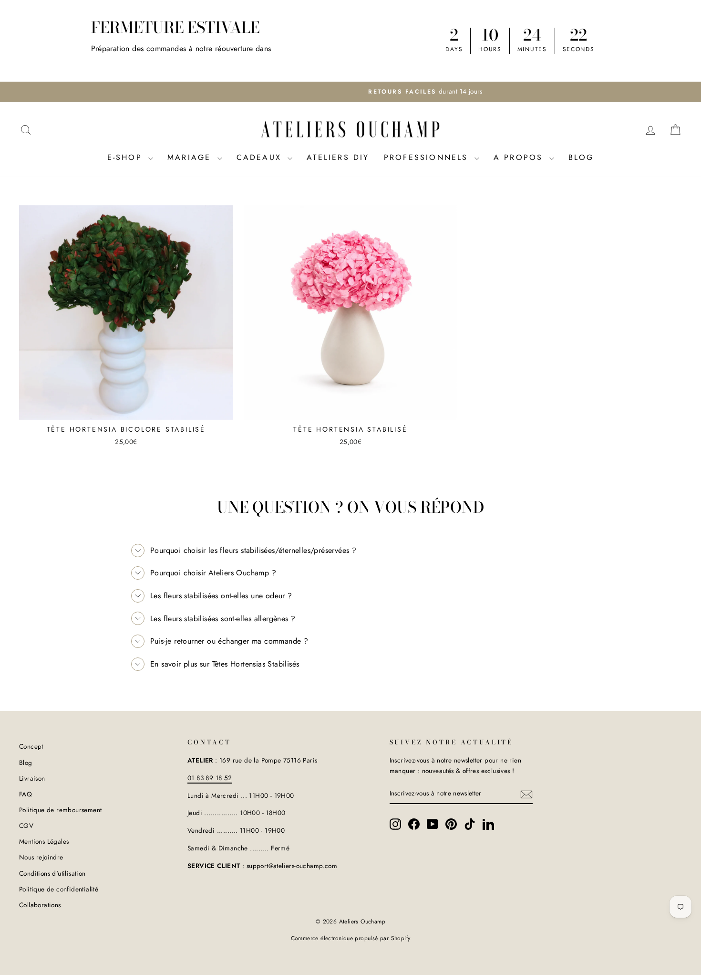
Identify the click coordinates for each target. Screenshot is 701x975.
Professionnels (428, 157)
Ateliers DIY (338, 157)
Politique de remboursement (60, 810)
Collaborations (40, 905)
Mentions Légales (44, 841)
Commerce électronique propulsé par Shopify (351, 938)
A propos (520, 157)
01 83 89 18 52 (209, 778)
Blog (581, 157)
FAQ (25, 794)
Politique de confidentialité (58, 889)
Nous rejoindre (41, 857)
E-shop (126, 157)
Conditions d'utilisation (52, 873)
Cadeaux (261, 157)
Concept (31, 746)
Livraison (32, 778)
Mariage (191, 157)
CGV (26, 825)
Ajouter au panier (126, 408)
